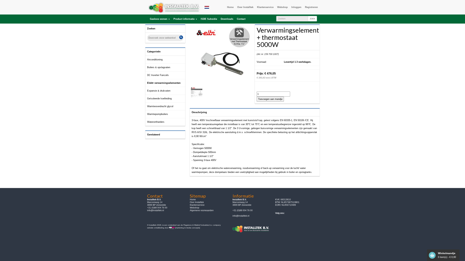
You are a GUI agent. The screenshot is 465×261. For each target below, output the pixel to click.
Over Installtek (197, 202)
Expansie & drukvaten (158, 90)
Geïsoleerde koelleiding (159, 98)
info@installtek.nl (155, 210)
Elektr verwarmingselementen (164, 83)
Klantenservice (197, 205)
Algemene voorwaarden (202, 210)
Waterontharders (155, 122)
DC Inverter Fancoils (158, 75)
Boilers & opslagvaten (158, 67)
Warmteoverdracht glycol (160, 106)
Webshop (194, 207)
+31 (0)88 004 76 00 (242, 210)
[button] (160, 19)
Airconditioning (155, 59)
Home (193, 199)
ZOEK (312, 18)
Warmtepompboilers (157, 114)
